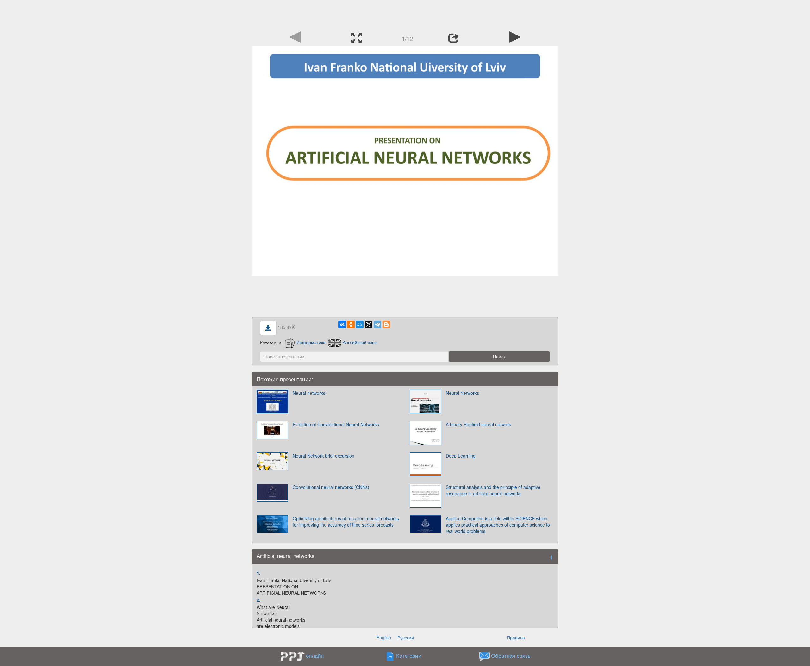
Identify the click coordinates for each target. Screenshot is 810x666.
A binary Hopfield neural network (478, 424)
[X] (368, 324)
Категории (408, 655)
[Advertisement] (405, 14)
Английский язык (360, 342)
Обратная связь (511, 655)
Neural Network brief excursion (323, 455)
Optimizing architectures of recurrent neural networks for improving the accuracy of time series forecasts (346, 521)
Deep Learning (461, 455)
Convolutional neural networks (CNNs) (331, 487)
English (384, 637)
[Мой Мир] (360, 324)
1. (258, 573)
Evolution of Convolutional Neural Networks (336, 424)
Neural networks (309, 393)
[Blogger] (386, 324)
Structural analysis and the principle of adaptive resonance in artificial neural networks (493, 490)
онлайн (315, 655)
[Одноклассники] (351, 324)
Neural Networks (462, 393)
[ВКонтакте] (342, 324)
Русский (405, 637)
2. (258, 600)
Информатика (311, 342)
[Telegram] (377, 324)
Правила (516, 637)
